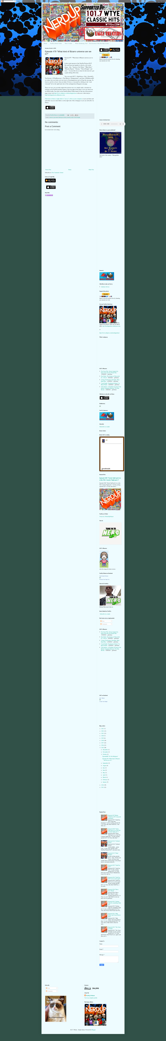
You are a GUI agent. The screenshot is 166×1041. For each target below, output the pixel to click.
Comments (104, 624)
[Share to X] (74, 115)
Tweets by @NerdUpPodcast (106, 516)
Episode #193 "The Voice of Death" (114, 927)
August (105, 765)
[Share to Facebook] (76, 115)
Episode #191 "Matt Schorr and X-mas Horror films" (114, 915)
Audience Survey (105, 287)
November (105, 752)
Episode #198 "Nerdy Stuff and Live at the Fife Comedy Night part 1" (110, 479)
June (104, 770)
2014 (102, 785)
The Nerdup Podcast (103, 576)
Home (45, 43)
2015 (102, 747)
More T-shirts (68, 43)
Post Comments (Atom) (57, 172)
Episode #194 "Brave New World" (113, 890)
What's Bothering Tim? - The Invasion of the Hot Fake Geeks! (92, 43)
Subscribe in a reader (104, 53)
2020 (102, 735)
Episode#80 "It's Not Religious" (110, 756)
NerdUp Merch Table (56, 43)
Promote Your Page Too (104, 579)
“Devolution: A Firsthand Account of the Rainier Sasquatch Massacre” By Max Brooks (111, 388)
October (105, 754)
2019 (102, 738)
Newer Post (48, 169)
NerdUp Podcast (90, 995)
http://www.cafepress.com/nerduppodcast (65, 93)
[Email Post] (68, 115)
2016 (102, 745)
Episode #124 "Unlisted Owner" (114, 841)
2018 (102, 740)
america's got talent (53, 117)
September (105, 763)
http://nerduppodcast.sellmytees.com (55, 95)
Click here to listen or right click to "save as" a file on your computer (63, 99)
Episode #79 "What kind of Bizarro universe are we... (111, 759)
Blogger (93, 1030)
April (104, 775)
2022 (102, 731)
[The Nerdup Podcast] (100, 578)
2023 (102, 728)
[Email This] (71, 115)
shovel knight (77, 117)
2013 (102, 787)
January (105, 782)
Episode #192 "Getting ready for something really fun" (114, 903)
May (104, 772)
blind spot (61, 117)
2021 (102, 733)
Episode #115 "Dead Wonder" (113, 853)
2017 (102, 743)
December (105, 749)
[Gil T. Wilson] (100, 700)
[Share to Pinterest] (77, 115)
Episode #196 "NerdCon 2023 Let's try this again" (114, 878)
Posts (103, 621)
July (104, 768)
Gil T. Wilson (102, 698)
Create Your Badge (103, 701)
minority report (70, 117)
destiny (64, 117)
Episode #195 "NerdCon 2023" (114, 865)
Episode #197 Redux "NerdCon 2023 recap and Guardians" (114, 816)
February (105, 779)
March (104, 777)
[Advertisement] (104, 90)
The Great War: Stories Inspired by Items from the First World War (109, 372)
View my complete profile (90, 998)
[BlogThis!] (72, 115)
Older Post (91, 169)
